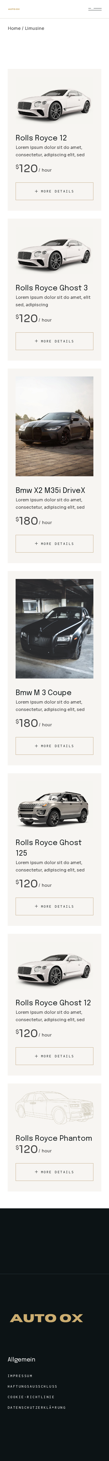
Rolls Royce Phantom (54, 1139)
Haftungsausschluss (33, 1386)
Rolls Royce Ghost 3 (52, 288)
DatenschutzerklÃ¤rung (37, 1408)
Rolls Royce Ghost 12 (53, 1003)
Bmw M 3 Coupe (44, 693)
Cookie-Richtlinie (31, 1397)
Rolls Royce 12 (41, 138)
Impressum (20, 1376)
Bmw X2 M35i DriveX (50, 491)
